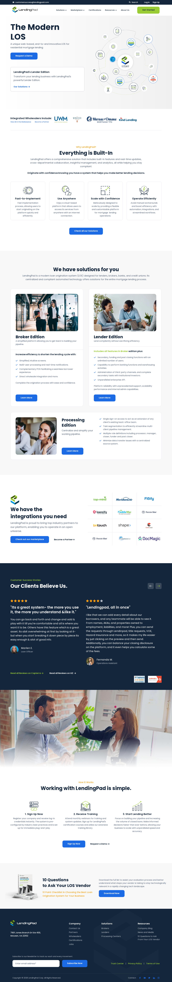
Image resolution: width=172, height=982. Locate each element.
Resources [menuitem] (110, 10)
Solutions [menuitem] (60, 10)
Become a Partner (63, 539)
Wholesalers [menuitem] (75, 936)
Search (135, 2)
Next (158, 586)
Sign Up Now (73, 843)
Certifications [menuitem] (95, 10)
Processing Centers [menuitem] (111, 936)
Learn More (26, 397)
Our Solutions (20, 86)
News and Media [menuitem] (146, 932)
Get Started (148, 9)
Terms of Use (153, 963)
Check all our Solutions (86, 230)
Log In (147, 2)
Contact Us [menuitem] (74, 928)
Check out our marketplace (29, 539)
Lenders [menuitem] (105, 932)
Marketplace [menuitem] (76, 10)
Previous (151, 586)
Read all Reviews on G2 (61, 673)
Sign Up (156, 2)
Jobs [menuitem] (71, 944)
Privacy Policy (135, 963)
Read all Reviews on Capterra (25, 673)
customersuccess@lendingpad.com (32, 2)
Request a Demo (23, 55)
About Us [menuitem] (125, 10)
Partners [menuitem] (73, 932)
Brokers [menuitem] (105, 928)
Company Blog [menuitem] (145, 928)
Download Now (111, 893)
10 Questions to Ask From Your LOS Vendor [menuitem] (149, 938)
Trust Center (117, 963)
